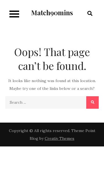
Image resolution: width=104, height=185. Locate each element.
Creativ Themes (59, 138)
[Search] (92, 102)
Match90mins (52, 12)
